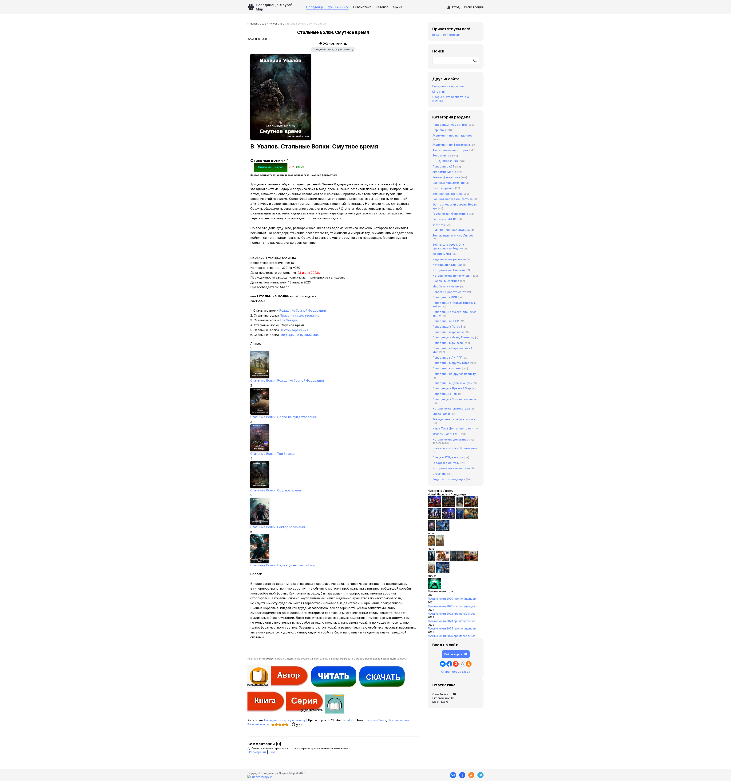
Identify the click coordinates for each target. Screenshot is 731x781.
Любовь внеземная (446, 281)
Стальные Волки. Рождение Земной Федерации (287, 380)
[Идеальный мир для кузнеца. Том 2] (434, 506)
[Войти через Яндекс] (456, 664)
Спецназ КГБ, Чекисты (448, 457)
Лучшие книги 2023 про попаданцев (452, 621)
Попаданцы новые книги (450, 124)
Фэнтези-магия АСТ (446, 434)
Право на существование (299, 315)
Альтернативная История (450, 150)
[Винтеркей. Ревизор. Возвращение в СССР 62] (460, 506)
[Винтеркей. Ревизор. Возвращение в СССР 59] (440, 545)
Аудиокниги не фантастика (451, 144)
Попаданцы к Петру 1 (447, 326)
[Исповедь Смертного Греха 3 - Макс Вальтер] (434, 587)
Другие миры (442, 253)
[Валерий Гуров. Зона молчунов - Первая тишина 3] (471, 506)
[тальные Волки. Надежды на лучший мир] (333, 548)
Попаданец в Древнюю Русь (452, 383)
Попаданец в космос (447, 368)
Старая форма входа (455, 671)
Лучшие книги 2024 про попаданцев (452, 628)
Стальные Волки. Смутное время (275, 490)
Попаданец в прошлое (448, 86)
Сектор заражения (294, 330)
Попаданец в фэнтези (448, 342)
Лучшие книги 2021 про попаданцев (451, 606)
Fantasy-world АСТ (445, 219)
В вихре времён (443, 188)
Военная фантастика (447, 193)
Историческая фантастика (451, 468)
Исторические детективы (450, 439)
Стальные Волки (375, 720)
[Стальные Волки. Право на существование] (333, 401)
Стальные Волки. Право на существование (283, 417)
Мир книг (438, 91)
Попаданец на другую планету (333, 49)
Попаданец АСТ (443, 166)
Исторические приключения (452, 275)
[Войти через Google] (462, 664)
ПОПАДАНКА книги (445, 161)
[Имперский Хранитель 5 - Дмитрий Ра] (448, 517)
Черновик (439, 130)
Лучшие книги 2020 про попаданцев (452, 598)
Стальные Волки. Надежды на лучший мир (283, 565)
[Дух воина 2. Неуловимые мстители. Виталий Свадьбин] (431, 572)
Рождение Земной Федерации (302, 310)
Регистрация (474, 7)
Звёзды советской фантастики (454, 419)
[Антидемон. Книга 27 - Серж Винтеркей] (431, 560)
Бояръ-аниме (442, 155)
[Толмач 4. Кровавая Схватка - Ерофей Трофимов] (457, 560)
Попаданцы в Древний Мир (452, 388)
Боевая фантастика (446, 177)
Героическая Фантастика (450, 213)
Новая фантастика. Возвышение (455, 448)
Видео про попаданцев (449, 479)
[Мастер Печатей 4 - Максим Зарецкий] (471, 517)
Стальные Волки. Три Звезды (272, 454)
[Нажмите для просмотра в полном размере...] (333, 97)
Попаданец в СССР (446, 321)
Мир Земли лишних (446, 286)
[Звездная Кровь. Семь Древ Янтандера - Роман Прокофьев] (448, 506)
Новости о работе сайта (449, 292)
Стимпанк (439, 473)
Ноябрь (273, 23)
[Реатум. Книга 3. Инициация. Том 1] (431, 529)
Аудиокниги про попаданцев (452, 135)
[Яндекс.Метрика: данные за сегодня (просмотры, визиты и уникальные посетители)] (259, 777)
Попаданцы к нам (445, 393)
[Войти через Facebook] (449, 664)
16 (281, 23)
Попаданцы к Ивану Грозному (453, 337)
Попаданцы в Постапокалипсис (455, 399)
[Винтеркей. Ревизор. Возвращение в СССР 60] (442, 560)
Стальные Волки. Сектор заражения (278, 527)
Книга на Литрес (271, 167)
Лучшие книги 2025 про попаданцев (452, 635)
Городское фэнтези (446, 462)
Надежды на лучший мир (299, 335)
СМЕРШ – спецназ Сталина (451, 230)
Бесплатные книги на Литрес (453, 235)
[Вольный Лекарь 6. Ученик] (442, 529)
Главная (252, 23)
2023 (263, 23)
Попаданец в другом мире (451, 362)
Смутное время (398, 720)
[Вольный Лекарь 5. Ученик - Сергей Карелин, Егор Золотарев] (442, 572)
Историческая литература (451, 408)
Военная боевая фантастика (453, 199)
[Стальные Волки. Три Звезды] (333, 437)
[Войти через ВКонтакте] (443, 664)
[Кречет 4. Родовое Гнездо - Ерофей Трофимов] (431, 545)
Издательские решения (449, 259)
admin (350, 720)
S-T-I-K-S (439, 224)
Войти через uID (455, 654)
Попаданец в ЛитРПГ (447, 357)
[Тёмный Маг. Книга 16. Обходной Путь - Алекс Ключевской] (460, 517)
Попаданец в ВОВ (445, 297)
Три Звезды (289, 320)
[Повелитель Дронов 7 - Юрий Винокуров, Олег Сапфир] (434, 517)
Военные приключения (449, 182)
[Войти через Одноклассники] (469, 664)
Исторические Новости (449, 270)
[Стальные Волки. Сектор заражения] (333, 511)
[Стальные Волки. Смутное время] (333, 474)
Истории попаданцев (447, 264)
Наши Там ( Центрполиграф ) (453, 428)
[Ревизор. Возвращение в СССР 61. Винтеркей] (471, 560)
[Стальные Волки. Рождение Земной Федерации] (333, 364)
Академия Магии (444, 171)
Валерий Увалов (258, 724)
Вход (456, 7)
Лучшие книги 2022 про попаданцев (452, 613)
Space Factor (441, 413)
